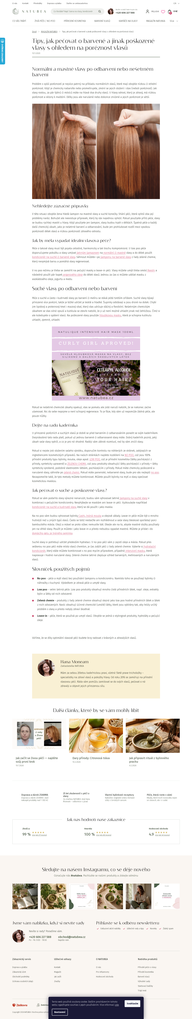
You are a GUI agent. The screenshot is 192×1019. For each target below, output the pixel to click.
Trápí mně (142, 991)
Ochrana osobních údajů (22, 981)
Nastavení (59, 1012)
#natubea (76, 875)
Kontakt (25, 3)
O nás (14, 3)
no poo (155, 472)
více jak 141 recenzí (162, 835)
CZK (174, 3)
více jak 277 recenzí (39, 835)
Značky (57, 981)
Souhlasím (132, 1003)
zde (117, 1004)
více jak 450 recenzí (103, 835)
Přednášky (38, 3)
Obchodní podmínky (20, 977)
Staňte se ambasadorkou (77, 3)
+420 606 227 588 (125, 12)
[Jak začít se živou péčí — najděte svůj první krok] (39, 736)
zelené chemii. (72, 472)
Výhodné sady (144, 981)
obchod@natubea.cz (71, 937)
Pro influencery (102, 972)
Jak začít (57, 977)
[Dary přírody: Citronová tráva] (96, 736)
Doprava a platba (54, 3)
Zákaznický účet (19, 972)
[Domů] (34, 31)
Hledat (99, 11)
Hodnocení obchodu (104, 977)
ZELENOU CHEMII (76, 463)
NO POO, (129, 455)
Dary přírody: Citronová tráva (91, 758)
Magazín (57, 972)
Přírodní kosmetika (146, 972)
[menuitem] (19, 21)
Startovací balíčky (145, 986)
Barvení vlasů (144, 977)
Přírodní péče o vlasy (147, 967)
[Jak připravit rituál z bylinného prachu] (153, 736)
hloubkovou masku (110, 315)
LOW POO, (95, 459)
